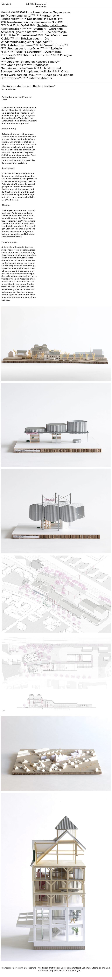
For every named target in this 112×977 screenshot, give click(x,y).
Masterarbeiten (8, 12)
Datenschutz (30, 967)
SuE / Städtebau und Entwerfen (36, 5)
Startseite (6, 967)
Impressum (17, 967)
